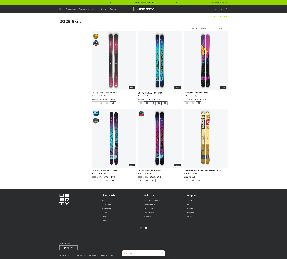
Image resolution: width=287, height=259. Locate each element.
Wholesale (148, 208)
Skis (103, 200)
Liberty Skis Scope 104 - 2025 (104, 170)
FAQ (188, 204)
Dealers (105, 220)
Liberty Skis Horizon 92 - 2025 (104, 93)
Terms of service (107, 255)
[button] (61, 9)
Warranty (191, 208)
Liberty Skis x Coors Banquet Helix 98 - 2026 (202, 170)
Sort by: (194, 28)
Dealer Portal (149, 204)
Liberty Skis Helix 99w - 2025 (196, 93)
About (104, 212)
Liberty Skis (69, 256)
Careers (147, 216)
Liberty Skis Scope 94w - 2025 (150, 170)
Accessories (107, 204)
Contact (190, 200)
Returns (190, 216)
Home (213, 16)
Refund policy (81, 255)
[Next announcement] (176, 2)
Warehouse (106, 208)
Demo (104, 216)
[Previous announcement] (110, 2)
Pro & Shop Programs (152, 200)
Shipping (190, 212)
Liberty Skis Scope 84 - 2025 (150, 93)
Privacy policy (94, 255)
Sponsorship (149, 212)
